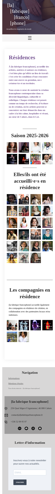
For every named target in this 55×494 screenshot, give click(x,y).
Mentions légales (15, 383)
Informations (14, 378)
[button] (12, 147)
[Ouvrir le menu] (30, 38)
